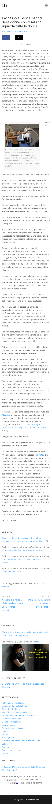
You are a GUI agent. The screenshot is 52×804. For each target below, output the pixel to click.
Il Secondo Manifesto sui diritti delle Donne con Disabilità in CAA (23, 768)
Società (5, 747)
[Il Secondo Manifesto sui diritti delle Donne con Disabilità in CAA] (10, 782)
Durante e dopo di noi (12, 718)
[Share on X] (19, 37)
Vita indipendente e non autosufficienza (20, 715)
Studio (5, 734)
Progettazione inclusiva (12, 728)
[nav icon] (46, 5)
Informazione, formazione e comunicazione (21, 740)
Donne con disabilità (12, 571)
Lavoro (5, 731)
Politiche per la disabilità (13, 703)
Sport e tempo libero (11, 750)
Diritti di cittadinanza (11, 709)
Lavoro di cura (8, 725)
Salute (5, 744)
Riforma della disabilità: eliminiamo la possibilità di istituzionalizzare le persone (25, 634)
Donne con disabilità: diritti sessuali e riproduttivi (25, 550)
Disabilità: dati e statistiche (14, 706)
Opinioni (5, 753)
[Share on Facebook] (6, 37)
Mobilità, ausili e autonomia (14, 712)
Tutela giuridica (9, 737)
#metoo (40, 455)
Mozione (6, 415)
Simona (7, 31)
